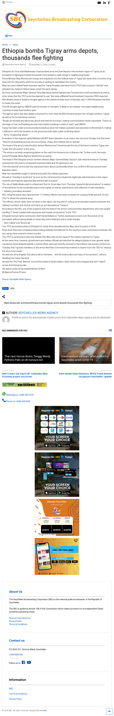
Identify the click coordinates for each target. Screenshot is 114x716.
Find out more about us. (20, 618)
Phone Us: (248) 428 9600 (18, 401)
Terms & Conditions (18, 624)
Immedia (43, 710)
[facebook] (109, 2)
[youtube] (99, 2)
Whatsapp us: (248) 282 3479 (20, 395)
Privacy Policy (15, 621)
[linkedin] (104, 2)
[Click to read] (28, 350)
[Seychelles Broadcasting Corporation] (57, 28)
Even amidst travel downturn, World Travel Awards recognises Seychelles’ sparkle (85, 375)
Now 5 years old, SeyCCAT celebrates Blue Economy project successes (25, 375)
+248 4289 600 (16, 654)
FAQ (11, 688)
